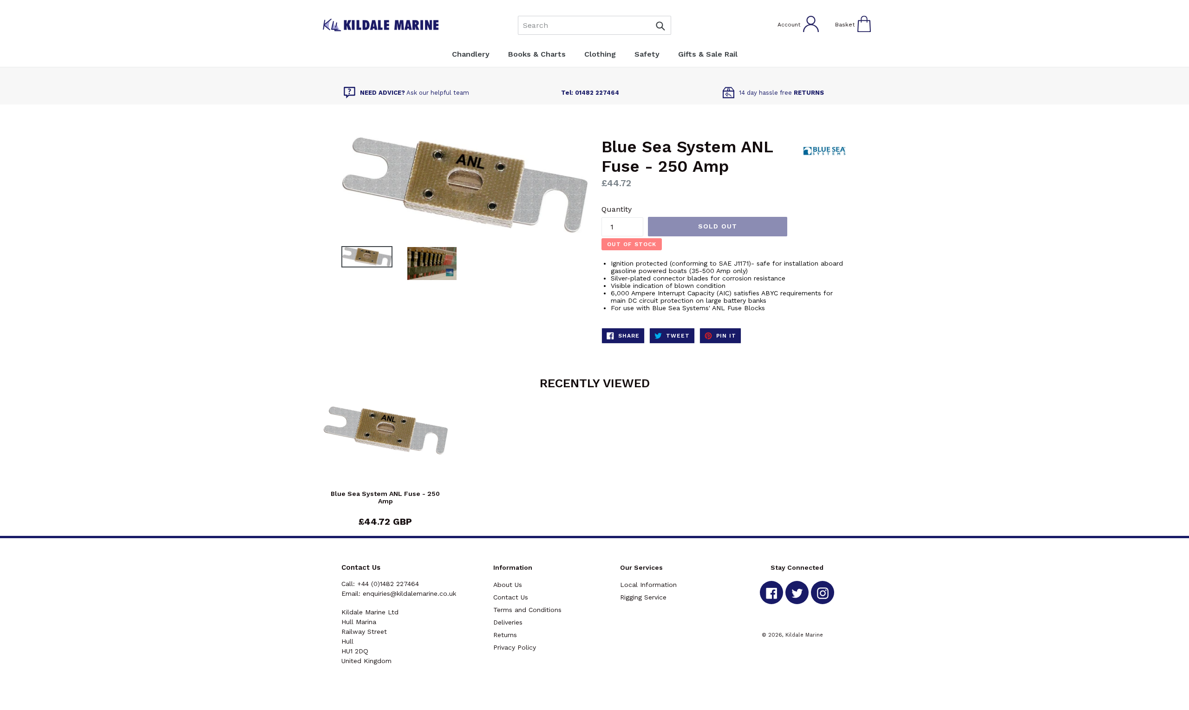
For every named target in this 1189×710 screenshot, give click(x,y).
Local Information (648, 584)
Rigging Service (643, 597)
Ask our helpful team (414, 92)
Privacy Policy (514, 647)
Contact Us (510, 597)
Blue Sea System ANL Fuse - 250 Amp (385, 497)
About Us (507, 584)
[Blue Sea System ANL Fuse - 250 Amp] (385, 448)
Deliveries (508, 622)
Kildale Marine (804, 635)
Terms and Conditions (527, 609)
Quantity (616, 209)
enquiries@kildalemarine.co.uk (409, 593)
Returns (505, 634)
